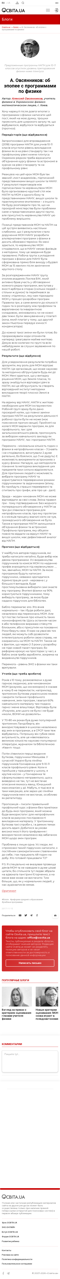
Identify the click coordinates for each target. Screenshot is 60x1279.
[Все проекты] (57, 3)
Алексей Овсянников (27, 98)
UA (8, 3)
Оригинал (9, 890)
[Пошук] (23, 3)
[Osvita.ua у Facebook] (3, 1273)
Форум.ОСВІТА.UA (10, 1236)
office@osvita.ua (38, 937)
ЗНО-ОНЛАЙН (8, 1227)
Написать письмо (30, 962)
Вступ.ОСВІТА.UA (10, 1232)
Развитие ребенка (10, 1241)
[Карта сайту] (17, 3)
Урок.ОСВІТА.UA (9, 1222)
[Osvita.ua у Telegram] (8, 1273)
